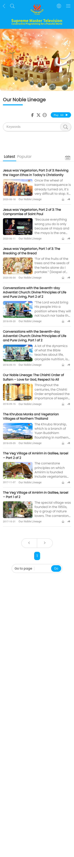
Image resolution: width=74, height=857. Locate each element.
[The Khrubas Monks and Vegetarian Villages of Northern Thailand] (18, 431)
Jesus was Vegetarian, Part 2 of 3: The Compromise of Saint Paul (32, 211)
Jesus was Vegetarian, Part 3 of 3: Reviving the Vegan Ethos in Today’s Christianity (35, 172)
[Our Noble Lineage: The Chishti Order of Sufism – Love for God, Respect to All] (18, 392)
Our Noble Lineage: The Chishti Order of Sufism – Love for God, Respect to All (33, 377)
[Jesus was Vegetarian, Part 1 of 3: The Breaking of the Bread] (18, 265)
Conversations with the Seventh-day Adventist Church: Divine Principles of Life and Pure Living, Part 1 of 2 (34, 336)
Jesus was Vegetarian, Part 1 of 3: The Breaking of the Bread (31, 250)
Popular (24, 156)
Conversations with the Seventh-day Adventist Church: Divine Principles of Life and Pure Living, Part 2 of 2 (34, 292)
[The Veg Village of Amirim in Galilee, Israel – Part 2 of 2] (18, 470)
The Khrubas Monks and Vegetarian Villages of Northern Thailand (31, 416)
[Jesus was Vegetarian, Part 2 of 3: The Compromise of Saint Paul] (18, 226)
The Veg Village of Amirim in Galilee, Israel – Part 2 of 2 (35, 455)
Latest (9, 156)
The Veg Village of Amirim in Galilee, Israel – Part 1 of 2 (35, 494)
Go (56, 568)
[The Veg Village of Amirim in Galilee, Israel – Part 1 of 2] (18, 509)
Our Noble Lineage (30, 199)
